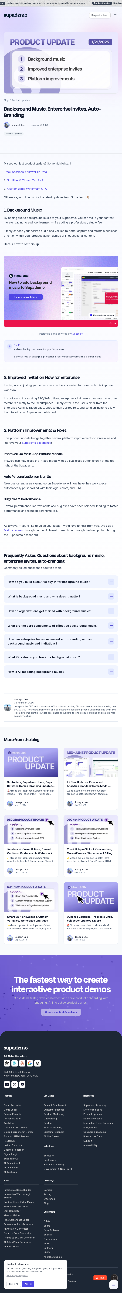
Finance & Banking (54, 1164)
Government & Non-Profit (58, 1169)
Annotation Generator (16, 1228)
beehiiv (48, 1234)
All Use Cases (51, 1136)
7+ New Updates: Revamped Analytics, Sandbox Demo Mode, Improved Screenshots (87, 786)
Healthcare (50, 1160)
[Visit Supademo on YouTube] (22, 1084)
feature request (14, 530)
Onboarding (50, 1118)
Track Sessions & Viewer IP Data (25, 172)
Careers (48, 1190)
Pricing (47, 1194)
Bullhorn (48, 1248)
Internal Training (53, 1127)
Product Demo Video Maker (19, 1202)
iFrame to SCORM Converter (19, 1237)
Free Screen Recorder (16, 1206)
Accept (28, 1284)
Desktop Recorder (14, 1149)
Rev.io (47, 1243)
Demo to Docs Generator (17, 1233)
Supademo (77, 333)
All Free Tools (11, 1246)
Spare (47, 1225)
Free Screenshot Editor (16, 1219)
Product (48, 1123)
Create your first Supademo (61, 1012)
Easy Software (52, 1230)
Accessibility (90, 1145)
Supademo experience (36, 442)
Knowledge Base (92, 1109)
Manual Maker (12, 1215)
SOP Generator (12, 1211)
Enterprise (49, 1198)
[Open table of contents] (113, 1284)
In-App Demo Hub (13, 1145)
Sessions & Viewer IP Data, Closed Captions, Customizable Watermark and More (29, 853)
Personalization (12, 1118)
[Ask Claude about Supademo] (22, 1063)
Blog (6, 100)
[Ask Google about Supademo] (30, 1063)
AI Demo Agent (12, 1163)
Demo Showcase (92, 1118)
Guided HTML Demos (15, 1127)
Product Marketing (54, 1114)
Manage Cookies (67, 1281)
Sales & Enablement (55, 1105)
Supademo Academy (94, 1105)
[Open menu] (115, 15)
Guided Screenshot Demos (19, 1132)
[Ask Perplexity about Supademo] (14, 1063)
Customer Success (54, 1109)
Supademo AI (11, 1158)
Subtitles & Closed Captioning (26, 180)
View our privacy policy (17, 1275)
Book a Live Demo (93, 1136)
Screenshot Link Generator (19, 1224)
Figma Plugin (11, 1154)
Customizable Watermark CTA (27, 188)
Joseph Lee (18, 125)
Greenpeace (51, 1239)
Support (87, 1140)
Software (49, 1155)
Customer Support (54, 1132)
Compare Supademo (94, 1132)
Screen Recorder (13, 1114)
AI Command (11, 1167)
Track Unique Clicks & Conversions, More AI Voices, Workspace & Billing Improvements (89, 853)
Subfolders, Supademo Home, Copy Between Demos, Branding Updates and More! (29, 786)
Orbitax (48, 1221)
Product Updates (21, 100)
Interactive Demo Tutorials (98, 1123)
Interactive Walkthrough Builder (17, 1196)
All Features (10, 1172)
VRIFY (47, 1252)
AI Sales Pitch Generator (17, 1242)
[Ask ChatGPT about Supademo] (7, 1063)
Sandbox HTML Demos (16, 1136)
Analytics (9, 1123)
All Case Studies (53, 1256)
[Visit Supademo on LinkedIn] (7, 1084)
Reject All (13, 1284)
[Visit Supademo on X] (14, 1084)
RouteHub (9, 1140)
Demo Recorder (12, 1105)
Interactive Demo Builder (17, 1190)
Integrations (90, 1127)
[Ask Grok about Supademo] (37, 1063)
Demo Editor (10, 1109)
